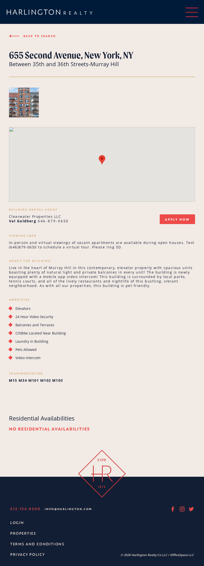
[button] (102, 159)
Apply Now (177, 219)
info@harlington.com (68, 509)
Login (17, 522)
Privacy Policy (27, 554)
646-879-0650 (53, 221)
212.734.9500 (25, 509)
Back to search (32, 36)
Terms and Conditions (37, 544)
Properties (23, 533)
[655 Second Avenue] (24, 103)
